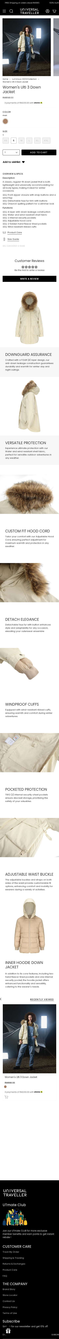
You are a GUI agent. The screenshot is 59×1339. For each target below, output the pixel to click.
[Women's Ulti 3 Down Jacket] (29, 1038)
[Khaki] (5, 1086)
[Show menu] (4, 11)
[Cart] (54, 11)
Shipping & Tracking (13, 1257)
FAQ (5, 1275)
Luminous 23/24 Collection (24, 79)
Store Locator (10, 1295)
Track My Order (11, 1251)
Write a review (29, 278)
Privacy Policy (10, 1307)
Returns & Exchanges (14, 1263)
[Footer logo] (15, 1192)
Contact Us (9, 1301)
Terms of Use (10, 1313)
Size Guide (13, 239)
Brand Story (9, 1289)
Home (5, 79)
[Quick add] (7, 1097)
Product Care (15, 232)
